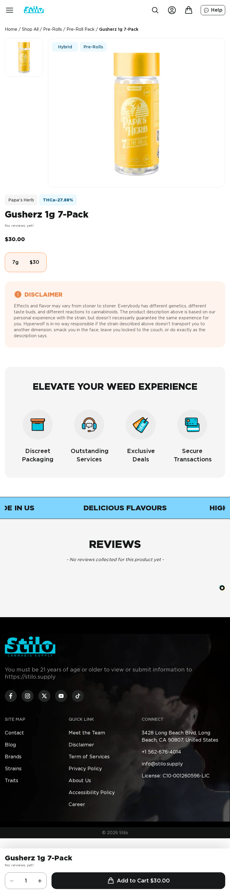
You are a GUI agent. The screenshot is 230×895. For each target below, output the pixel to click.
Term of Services (89, 757)
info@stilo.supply (162, 764)
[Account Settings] (172, 10)
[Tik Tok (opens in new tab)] (78, 696)
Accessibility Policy (92, 792)
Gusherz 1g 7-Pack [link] (118, 29)
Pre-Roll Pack (80, 29)
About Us (80, 780)
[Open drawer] (9, 10)
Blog (10, 745)
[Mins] (11, 880)
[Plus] (39, 880)
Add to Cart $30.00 (143, 880)
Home (11, 29)
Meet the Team (87, 733)
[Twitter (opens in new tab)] (44, 696)
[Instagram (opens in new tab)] (28, 696)
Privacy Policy (85, 768)
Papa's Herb (21, 200)
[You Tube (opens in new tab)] (61, 696)
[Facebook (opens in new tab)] (11, 696)
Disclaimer (81, 745)
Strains (13, 768)
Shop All (30, 29)
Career (77, 804)
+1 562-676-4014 (161, 752)
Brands (13, 757)
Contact (14, 733)
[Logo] (34, 10)
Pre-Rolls (52, 29)
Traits (11, 780)
